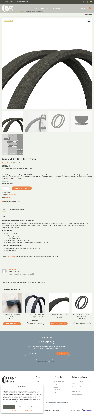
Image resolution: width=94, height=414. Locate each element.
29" (8, 196)
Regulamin (52, 361)
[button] (89, 21)
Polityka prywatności (17, 411)
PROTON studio (88, 410)
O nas (37, 381)
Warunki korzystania (61, 402)
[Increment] (8, 188)
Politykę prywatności (43, 361)
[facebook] (84, 2)
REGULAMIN (28, 411)
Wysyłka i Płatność (60, 381)
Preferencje (35, 407)
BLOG (49, 8)
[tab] (4, 209)
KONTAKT (56, 8)
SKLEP (42, 8)
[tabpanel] (47, 236)
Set (10, 196)
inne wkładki (11, 256)
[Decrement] (3, 188)
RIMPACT (7, 197)
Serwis (56, 387)
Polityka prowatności (44, 410)
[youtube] (91, 2)
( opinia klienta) (16, 162)
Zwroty (56, 384)
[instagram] (87, 2)
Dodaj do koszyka (20, 188)
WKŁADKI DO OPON (12, 194)
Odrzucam (22, 407)
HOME (36, 8)
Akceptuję (9, 407)
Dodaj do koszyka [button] (11, 323)
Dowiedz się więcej (34, 323)
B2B (55, 392)
